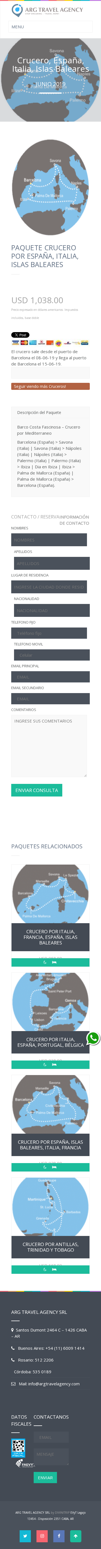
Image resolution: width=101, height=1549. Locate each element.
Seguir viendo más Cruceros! (40, 386)
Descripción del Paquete (39, 412)
